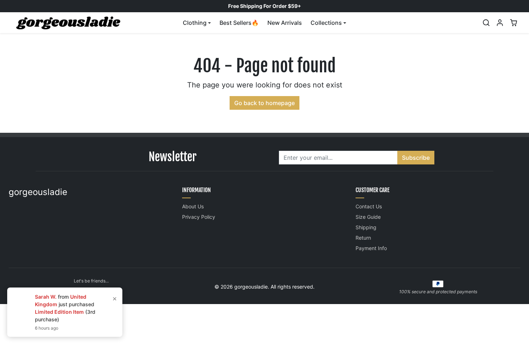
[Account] (500, 22)
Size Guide (368, 217)
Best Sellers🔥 (239, 22)
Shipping (366, 227)
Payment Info (371, 248)
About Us (193, 206)
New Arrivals (284, 22)
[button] (486, 22)
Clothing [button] (195, 22)
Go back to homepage (264, 103)
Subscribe (416, 157)
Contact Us (369, 206)
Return (363, 238)
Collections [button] (326, 22)
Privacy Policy (198, 217)
